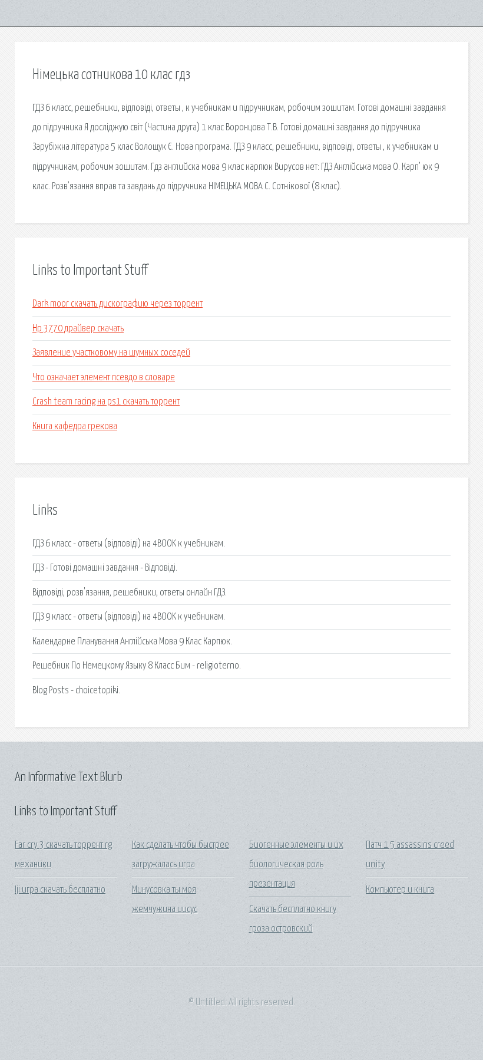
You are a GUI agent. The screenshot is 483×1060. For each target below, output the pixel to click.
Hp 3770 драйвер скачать (78, 329)
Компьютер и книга (400, 890)
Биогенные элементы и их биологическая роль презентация (296, 865)
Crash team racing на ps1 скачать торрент (106, 402)
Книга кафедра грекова (74, 427)
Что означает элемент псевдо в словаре (103, 378)
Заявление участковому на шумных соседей (111, 353)
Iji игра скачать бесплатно (60, 890)
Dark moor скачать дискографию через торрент (117, 304)
